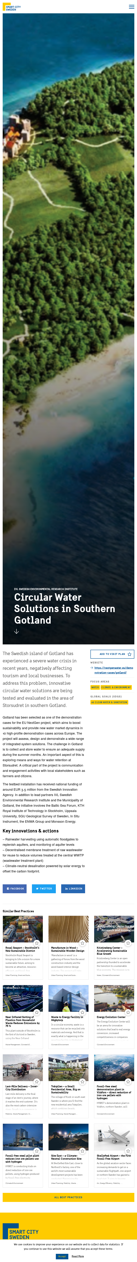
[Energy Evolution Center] (114, 1017)
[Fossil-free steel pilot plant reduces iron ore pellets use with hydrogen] (23, 1155)
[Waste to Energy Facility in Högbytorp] (68, 1017)
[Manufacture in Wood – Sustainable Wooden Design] (68, 947)
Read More (78, 1256)
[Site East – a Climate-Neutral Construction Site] (68, 1155)
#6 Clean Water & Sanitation (109, 702)
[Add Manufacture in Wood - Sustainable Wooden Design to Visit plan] (82, 943)
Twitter (45, 888)
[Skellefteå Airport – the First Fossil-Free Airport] (114, 1155)
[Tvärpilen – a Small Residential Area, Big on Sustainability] (68, 1086)
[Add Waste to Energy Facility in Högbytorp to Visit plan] (82, 1012)
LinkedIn (75, 888)
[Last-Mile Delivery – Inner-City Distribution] (23, 1086)
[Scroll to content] (16, 631)
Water (95, 687)
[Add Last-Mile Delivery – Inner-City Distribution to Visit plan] (36, 1081)
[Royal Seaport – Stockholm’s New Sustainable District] (23, 947)
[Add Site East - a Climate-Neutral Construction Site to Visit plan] (82, 1151)
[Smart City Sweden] (12, 7)
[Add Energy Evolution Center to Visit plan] (128, 1012)
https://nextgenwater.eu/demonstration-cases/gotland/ (114, 670)
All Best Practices (68, 1197)
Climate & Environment (116, 687)
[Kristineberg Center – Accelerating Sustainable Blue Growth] (114, 947)
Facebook (17, 888)
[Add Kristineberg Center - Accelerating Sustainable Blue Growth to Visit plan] (128, 943)
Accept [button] (62, 1256)
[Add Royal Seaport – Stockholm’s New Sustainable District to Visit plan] (36, 943)
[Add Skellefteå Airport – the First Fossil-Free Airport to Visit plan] (128, 1151)
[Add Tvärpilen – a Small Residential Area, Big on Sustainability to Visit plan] (82, 1081)
